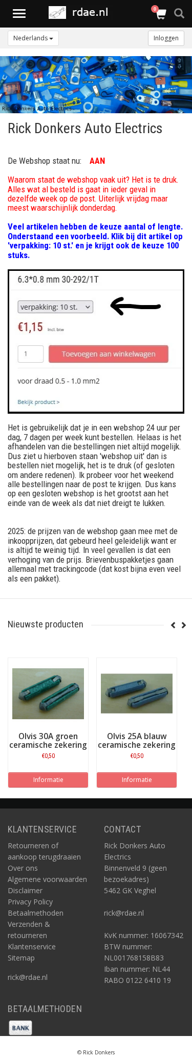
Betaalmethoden (35, 913)
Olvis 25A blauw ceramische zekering (137, 740)
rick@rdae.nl (28, 977)
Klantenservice (32, 946)
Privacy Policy (30, 901)
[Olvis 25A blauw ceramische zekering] (137, 693)
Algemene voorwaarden (47, 879)
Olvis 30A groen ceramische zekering (48, 740)
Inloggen (166, 38)
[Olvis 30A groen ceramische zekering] (48, 693)
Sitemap (21, 958)
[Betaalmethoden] (20, 1027)
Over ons (23, 868)
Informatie (48, 779)
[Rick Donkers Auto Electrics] (81, 12)
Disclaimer (25, 890)
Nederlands (31, 38)
